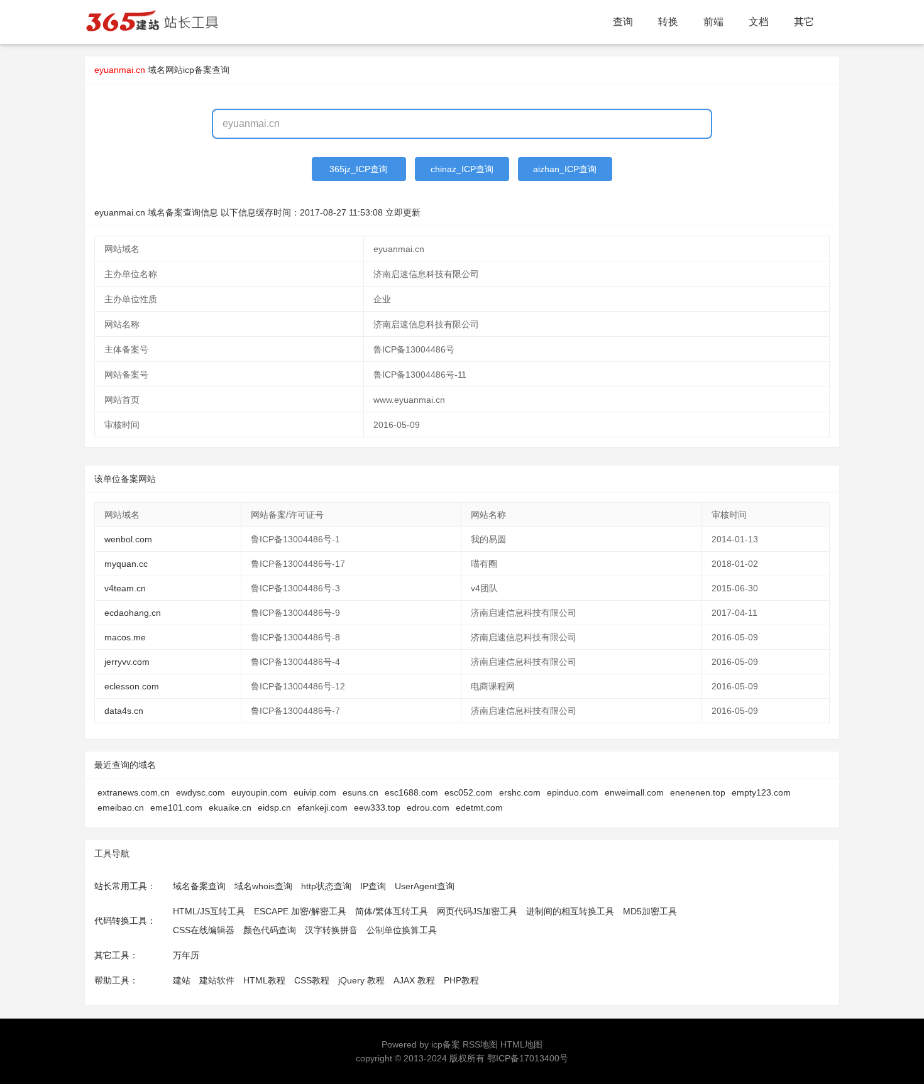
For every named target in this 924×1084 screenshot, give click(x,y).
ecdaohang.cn (132, 613)
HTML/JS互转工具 (209, 911)
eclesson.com (131, 686)
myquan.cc (126, 564)
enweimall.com (634, 792)
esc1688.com (411, 792)
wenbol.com (128, 539)
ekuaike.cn (230, 807)
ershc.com (520, 792)
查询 (623, 21)
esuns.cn (360, 792)
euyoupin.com (259, 792)
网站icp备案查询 (197, 70)
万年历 (186, 955)
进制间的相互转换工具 (570, 911)
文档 (759, 21)
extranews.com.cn (133, 792)
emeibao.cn (120, 807)
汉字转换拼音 (331, 930)
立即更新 (403, 212)
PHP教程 (461, 980)
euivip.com (315, 792)
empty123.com (761, 792)
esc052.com (468, 792)
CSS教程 (311, 980)
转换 (668, 21)
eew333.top (377, 807)
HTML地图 (521, 1044)
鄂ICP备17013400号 (527, 1058)
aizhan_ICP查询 (565, 169)
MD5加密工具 (650, 911)
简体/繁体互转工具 (391, 911)
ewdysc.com (200, 792)
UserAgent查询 (424, 886)
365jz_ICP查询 (358, 169)
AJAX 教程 (414, 980)
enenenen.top (697, 792)
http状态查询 (326, 886)
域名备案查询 (199, 886)
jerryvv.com (127, 662)
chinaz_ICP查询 (462, 169)
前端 (713, 21)
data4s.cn (123, 711)
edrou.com (428, 807)
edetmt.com (479, 807)
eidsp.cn (274, 807)
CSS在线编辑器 (203, 930)
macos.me (125, 637)
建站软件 (216, 980)
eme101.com (176, 807)
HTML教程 (264, 980)
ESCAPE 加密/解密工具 (300, 911)
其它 (804, 21)
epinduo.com (572, 792)
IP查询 (373, 886)
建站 (181, 980)
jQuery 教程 (361, 980)
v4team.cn (125, 588)
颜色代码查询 (269, 930)
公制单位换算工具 (401, 930)
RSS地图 (480, 1044)
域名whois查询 (263, 886)
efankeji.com (322, 807)
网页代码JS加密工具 (477, 911)
